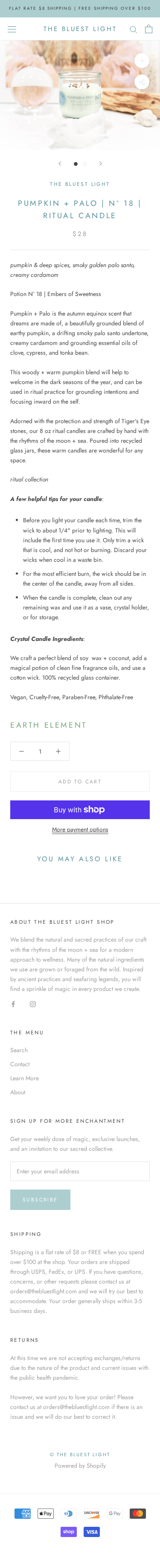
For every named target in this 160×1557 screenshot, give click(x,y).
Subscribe (40, 1200)
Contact (19, 1064)
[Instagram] (33, 1003)
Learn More (24, 1078)
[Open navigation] (12, 29)
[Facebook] (13, 1003)
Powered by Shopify (80, 1465)
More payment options (80, 829)
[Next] (100, 163)
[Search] (133, 28)
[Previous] (59, 163)
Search (19, 1050)
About (17, 1092)
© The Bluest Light (80, 1454)
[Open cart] (148, 29)
